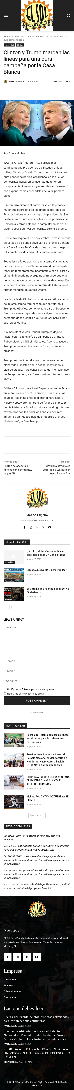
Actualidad (17, 36)
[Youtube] (49, 526)
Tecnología (11, 1062)
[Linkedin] (43, 90)
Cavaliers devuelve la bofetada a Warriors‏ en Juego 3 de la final (56, 469)
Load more (35, 815)
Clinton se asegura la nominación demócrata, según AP (18, 469)
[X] (26, 90)
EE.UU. (20, 45)
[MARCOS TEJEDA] (6, 81)
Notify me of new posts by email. (25, 693)
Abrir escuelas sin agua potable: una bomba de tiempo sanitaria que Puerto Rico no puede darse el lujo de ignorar (37, 860)
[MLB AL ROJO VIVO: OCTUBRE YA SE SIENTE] (14, 802)
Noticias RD (10, 1026)
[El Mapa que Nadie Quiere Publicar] (14, 575)
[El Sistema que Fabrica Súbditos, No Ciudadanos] (14, 594)
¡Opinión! (9, 599)
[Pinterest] (35, 90)
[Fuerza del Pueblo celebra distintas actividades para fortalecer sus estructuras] (14, 740)
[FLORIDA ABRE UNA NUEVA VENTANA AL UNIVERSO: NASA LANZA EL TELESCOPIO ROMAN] (14, 782)
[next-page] (11, 607)
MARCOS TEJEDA (17, 81)
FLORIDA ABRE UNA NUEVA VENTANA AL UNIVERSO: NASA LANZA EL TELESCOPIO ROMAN (48, 781)
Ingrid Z (8, 846)
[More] (60, 90)
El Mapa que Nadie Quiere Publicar (47, 570)
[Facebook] (18, 90)
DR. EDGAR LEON (12, 835)
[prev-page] (6, 607)
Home (7, 36)
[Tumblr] (51, 90)
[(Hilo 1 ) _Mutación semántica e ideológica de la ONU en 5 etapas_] (14, 557)
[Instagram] (30, 526)
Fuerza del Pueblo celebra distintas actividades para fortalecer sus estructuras (48, 738)
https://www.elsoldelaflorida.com (37, 520)
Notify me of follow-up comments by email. (31, 689)
